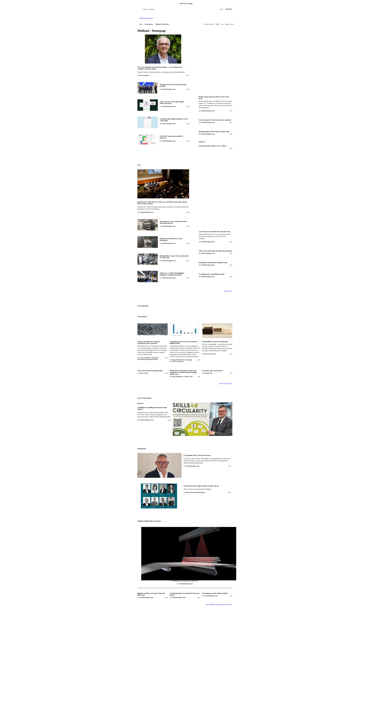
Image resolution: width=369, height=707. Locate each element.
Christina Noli (208, 373)
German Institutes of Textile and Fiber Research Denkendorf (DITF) (147, 358)
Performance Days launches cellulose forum (213, 262)
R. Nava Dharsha (178, 361)
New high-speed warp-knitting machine (211, 274)
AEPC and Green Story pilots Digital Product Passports (172, 102)
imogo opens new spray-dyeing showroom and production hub (173, 222)
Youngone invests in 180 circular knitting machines (173, 85)
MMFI (217, 24)
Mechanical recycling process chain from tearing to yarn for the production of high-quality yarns (183, 372)
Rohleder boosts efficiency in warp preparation (171, 239)
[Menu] (139, 9)
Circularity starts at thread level (212, 370)
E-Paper (145, 9)
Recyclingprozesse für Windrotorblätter (215, 593)
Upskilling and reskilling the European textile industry (152, 408)
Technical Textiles (209, 24)
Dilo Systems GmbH (210, 354)
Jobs (222, 24)
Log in (221, 9)
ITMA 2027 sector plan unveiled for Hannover (171, 137)
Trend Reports (149, 24)
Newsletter (151, 9)
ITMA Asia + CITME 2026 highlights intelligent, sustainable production (172, 274)
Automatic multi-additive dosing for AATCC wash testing (174, 119)
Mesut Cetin (189, 376)
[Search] (141, 9)
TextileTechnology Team (169, 89)
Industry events (229, 24)
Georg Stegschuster (177, 376)
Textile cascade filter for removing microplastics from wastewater (148, 342)
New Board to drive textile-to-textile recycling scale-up (201, 486)
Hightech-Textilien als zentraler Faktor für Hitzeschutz (151, 594)
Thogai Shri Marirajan (178, 360)
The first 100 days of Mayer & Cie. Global (212, 146)
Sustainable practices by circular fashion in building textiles (184, 342)
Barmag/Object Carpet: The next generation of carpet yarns (174, 256)
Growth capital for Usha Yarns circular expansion (215, 120)
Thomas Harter (143, 373)
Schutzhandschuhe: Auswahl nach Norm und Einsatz (184, 594)
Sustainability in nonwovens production (215, 341)
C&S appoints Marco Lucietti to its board (197, 455)
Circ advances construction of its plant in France (214, 231)
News (140, 24)
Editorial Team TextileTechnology (195, 492)
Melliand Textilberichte (162, 24)
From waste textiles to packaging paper (150, 370)
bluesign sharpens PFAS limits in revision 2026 (214, 131)
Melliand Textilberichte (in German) (149, 521)
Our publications (142, 306)
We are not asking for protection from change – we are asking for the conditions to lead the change (159, 68)
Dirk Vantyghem (144, 75)
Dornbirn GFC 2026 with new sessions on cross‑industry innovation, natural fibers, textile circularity (162, 202)
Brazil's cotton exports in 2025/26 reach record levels (214, 97)
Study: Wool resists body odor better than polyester (215, 251)
